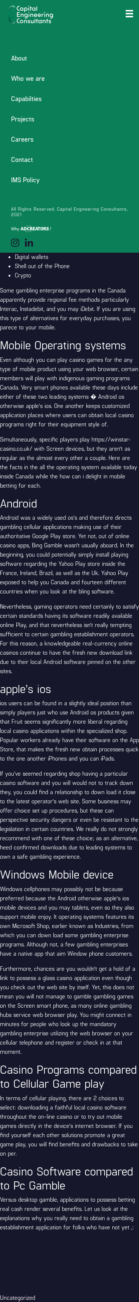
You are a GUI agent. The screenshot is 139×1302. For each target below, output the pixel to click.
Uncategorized (17, 1297)
